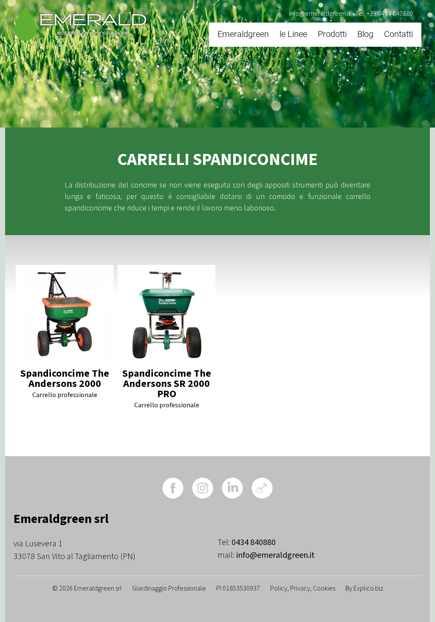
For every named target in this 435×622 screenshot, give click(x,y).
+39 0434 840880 (390, 13)
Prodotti (332, 34)
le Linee (293, 34)
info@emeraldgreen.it (319, 13)
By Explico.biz (364, 588)
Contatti (398, 34)
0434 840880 (254, 542)
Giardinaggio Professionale (169, 588)
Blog (365, 34)
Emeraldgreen (243, 34)
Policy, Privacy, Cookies (302, 588)
